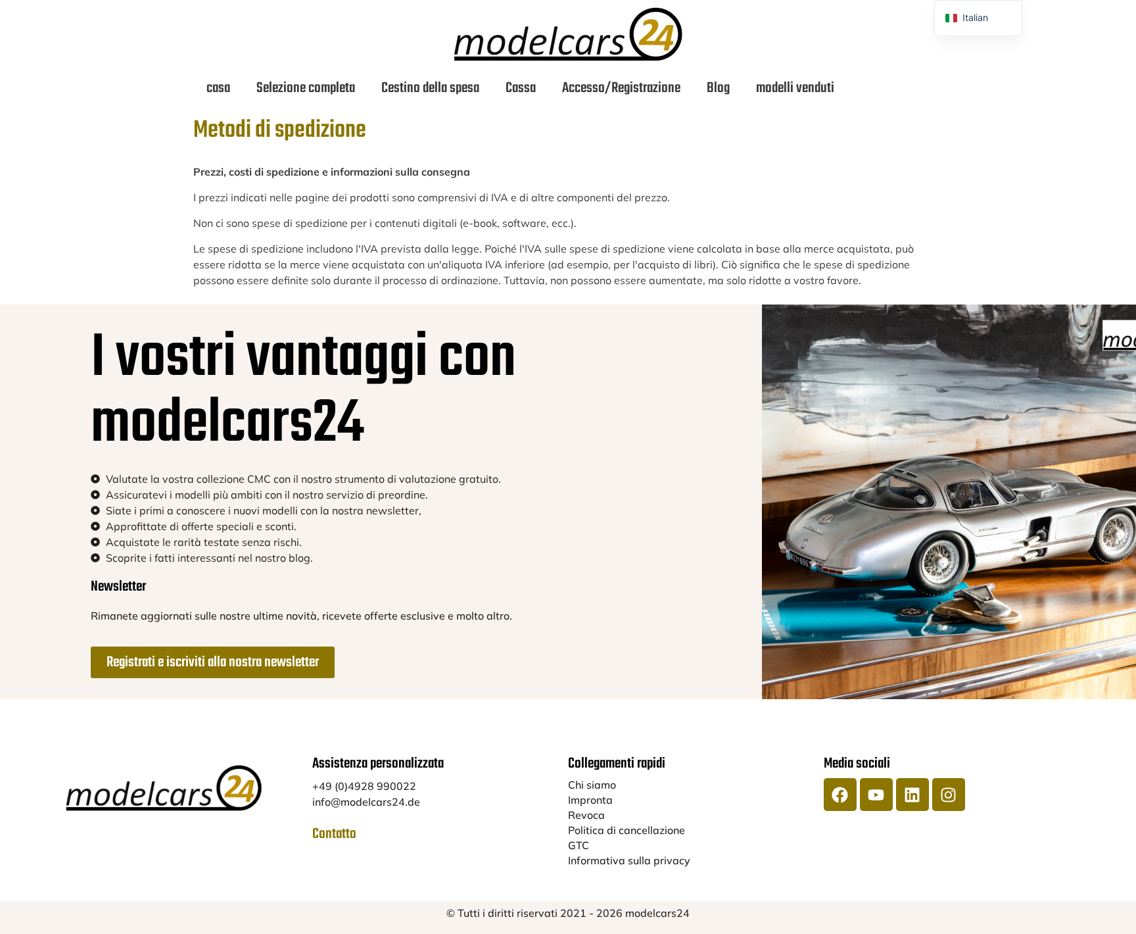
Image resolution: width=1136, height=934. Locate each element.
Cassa (521, 88)
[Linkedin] (912, 794)
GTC (578, 845)
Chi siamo (592, 784)
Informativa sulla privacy (629, 860)
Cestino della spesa (430, 88)
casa (218, 88)
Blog (718, 88)
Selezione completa (305, 88)
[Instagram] (948, 794)
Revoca (586, 815)
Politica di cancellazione (626, 830)
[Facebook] (840, 794)
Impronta (590, 799)
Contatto (334, 834)
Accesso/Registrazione (621, 88)
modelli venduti (795, 88)
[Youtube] (876, 794)
